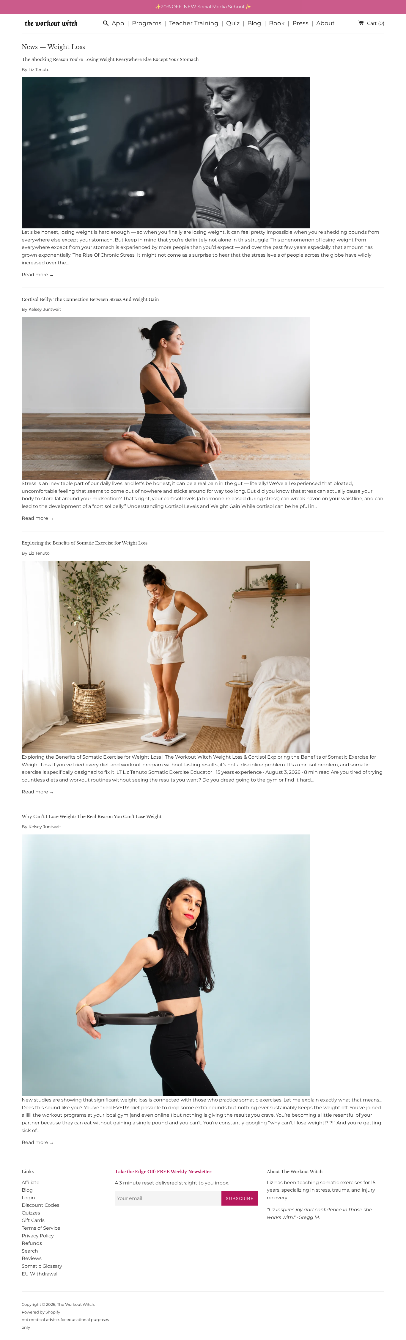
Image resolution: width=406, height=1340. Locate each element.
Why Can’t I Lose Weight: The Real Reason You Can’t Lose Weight (91, 816)
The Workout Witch (75, 1304)
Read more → (38, 274)
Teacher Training (193, 23)
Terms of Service (41, 1228)
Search (30, 1251)
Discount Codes (40, 1205)
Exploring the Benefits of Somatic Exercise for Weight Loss (84, 543)
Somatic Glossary (42, 1266)
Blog (254, 23)
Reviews (32, 1258)
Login (28, 1198)
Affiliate (31, 1182)
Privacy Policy (38, 1236)
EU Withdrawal (39, 1274)
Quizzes (31, 1213)
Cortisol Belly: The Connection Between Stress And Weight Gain (90, 299)
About (325, 23)
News (30, 47)
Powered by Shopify (41, 1312)
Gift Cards (33, 1220)
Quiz (233, 23)
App (118, 23)
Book (277, 23)
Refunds (32, 1243)
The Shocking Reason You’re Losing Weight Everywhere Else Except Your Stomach (110, 59)
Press (300, 23)
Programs (146, 23)
